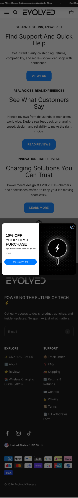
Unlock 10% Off (20, 262)
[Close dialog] (72, 227)
